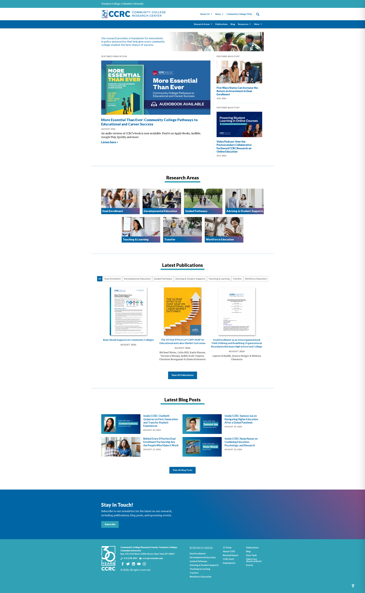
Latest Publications (182, 265)
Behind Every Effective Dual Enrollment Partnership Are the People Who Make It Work (161, 442)
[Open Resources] (250, 24)
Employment (229, 563)
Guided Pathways (163, 278)
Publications (252, 547)
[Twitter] (128, 564)
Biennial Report (230, 555)
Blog (248, 551)
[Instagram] (144, 564)
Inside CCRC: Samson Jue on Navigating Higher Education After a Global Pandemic (241, 419)
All (99, 278)
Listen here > (109, 142)
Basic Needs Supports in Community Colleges (128, 339)
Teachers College (168, 547)
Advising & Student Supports (190, 278)
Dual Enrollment (112, 278)
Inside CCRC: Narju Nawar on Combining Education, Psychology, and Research (241, 442)
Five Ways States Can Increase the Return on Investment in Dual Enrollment (237, 91)
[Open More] (261, 24)
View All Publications (183, 375)
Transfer (237, 278)
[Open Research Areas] (211, 24)
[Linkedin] (133, 564)
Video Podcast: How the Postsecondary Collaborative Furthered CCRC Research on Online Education (234, 146)
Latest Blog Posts (182, 399)
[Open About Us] (211, 14)
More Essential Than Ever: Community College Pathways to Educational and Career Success (149, 122)
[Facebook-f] (122, 564)
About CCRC (229, 551)
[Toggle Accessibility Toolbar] (353, 586)
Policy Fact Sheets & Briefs (254, 560)
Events (249, 565)
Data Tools (251, 555)
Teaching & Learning (219, 278)
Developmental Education (137, 278)
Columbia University (130, 550)
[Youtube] (139, 564)
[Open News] (223, 14)
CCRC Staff (228, 559)
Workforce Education (256, 278)
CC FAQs (227, 547)
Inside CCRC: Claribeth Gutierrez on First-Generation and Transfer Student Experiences (160, 420)
